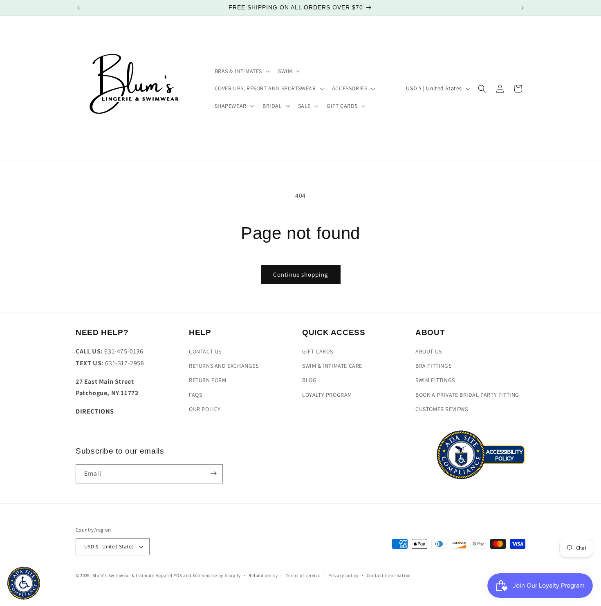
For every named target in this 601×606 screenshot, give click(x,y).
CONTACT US (205, 352)
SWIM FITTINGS (435, 380)
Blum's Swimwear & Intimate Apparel (132, 575)
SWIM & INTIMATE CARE (332, 366)
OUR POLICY (205, 409)
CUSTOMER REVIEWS (441, 409)
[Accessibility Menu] (24, 583)
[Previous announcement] (78, 8)
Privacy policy (343, 575)
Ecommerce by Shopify (217, 575)
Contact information (389, 575)
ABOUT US (428, 352)
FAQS (195, 394)
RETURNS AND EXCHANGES (224, 366)
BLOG (309, 380)
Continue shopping (300, 274)
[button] (242, 71)
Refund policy (263, 575)
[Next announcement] (522, 8)
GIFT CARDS (317, 352)
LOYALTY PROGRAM (327, 394)
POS (177, 575)
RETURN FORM (207, 380)
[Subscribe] (213, 473)
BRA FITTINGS (433, 366)
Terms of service (303, 575)
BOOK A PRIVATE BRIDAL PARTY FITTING (467, 394)
